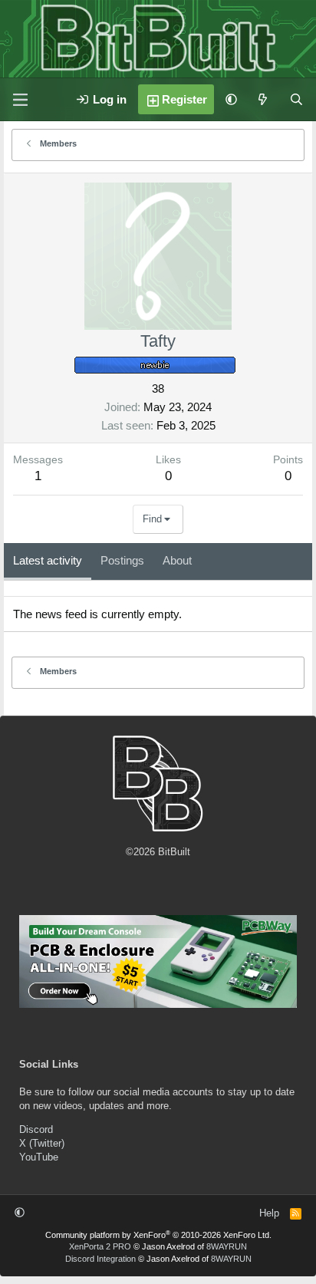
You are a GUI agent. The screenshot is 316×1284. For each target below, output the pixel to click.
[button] (231, 99)
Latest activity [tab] (47, 560)
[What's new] (262, 99)
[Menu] (20, 99)
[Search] (296, 99)
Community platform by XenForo (158, 1235)
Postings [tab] (122, 560)
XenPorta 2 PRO (100, 1246)
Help (269, 1213)
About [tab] (177, 560)
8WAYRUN (226, 1246)
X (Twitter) (41, 1143)
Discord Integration (100, 1258)
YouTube (38, 1157)
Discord (36, 1129)
